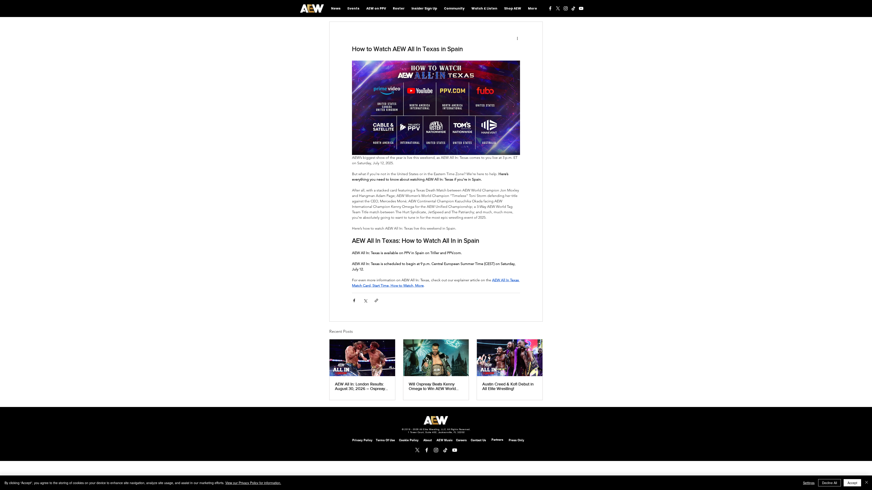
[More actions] (517, 38)
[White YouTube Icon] (581, 8)
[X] (558, 8)
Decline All (829, 482)
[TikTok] (573, 8)
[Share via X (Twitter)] (365, 300)
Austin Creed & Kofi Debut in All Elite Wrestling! (508, 386)
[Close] (866, 482)
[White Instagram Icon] (565, 8)
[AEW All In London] (362, 357)
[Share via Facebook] (354, 300)
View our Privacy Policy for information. (253, 482)
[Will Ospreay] (436, 357)
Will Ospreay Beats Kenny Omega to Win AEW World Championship (432, 386)
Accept (852, 482)
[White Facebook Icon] (550, 8)
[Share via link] (376, 300)
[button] (454, 8)
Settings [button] (809, 482)
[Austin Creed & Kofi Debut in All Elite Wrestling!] (510, 357)
